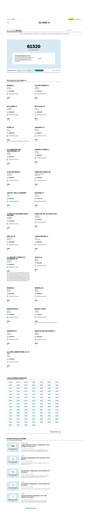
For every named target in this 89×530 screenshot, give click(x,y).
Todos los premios (56, 70)
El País (22, 448)
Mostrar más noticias (30, 508)
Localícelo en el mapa (13, 93)
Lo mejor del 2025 (65, 33)
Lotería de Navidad (15, 30)
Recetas (52, 33)
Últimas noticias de (16, 439)
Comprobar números (28, 33)
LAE (21, 469)
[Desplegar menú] (8, 23)
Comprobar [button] (39, 70)
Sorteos (21, 33)
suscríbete (71, 19)
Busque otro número (54, 431)
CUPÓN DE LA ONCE (24, 443)
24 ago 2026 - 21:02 (28, 448)
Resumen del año (58, 33)
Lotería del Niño (43, 33)
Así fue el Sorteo (36, 33)
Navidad (48, 33)
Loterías (22, 456)
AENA (77, 30)
